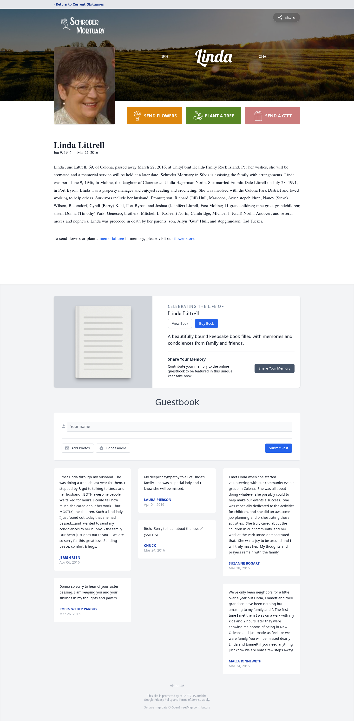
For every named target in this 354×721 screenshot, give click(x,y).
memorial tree (112, 238)
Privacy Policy (163, 700)
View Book (180, 323)
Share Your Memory (274, 368)
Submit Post (278, 448)
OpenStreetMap (182, 707)
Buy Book (206, 323)
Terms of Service (190, 700)
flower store (184, 238)
